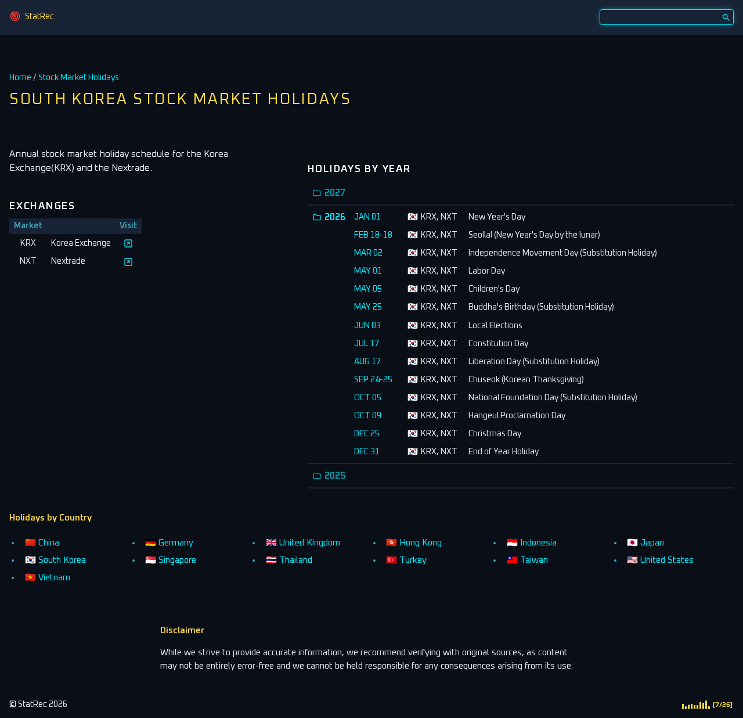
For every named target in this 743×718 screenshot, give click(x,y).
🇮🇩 (532, 542)
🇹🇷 (406, 560)
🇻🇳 (47, 577)
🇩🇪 (169, 542)
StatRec (39, 17)
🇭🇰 (414, 542)
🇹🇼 (527, 560)
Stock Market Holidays (78, 78)
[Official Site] (128, 243)
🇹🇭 (289, 560)
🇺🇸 (660, 560)
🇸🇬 (170, 560)
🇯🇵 (645, 542)
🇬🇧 (303, 542)
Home (20, 78)
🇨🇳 (42, 542)
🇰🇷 (55, 560)
